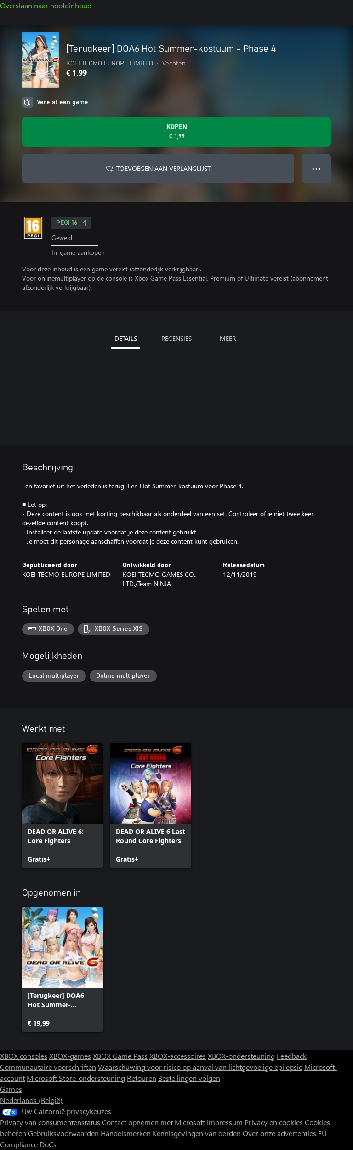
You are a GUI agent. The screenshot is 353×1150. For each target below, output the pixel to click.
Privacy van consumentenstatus (50, 1122)
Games (11, 1089)
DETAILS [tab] (125, 338)
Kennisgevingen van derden (197, 1133)
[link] (62, 805)
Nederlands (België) (31, 1100)
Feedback (292, 1056)
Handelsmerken (126, 1133)
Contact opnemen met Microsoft (153, 1122)
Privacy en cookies (274, 1122)
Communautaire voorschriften (48, 1067)
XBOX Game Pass (120, 1056)
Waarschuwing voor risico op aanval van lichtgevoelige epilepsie (200, 1067)
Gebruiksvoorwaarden (63, 1133)
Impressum (225, 1122)
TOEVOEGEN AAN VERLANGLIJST (163, 168)
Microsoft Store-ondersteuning (76, 1078)
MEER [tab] (228, 338)
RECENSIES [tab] (176, 338)
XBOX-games (70, 1056)
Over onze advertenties (279, 1133)
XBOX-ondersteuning (241, 1056)
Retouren (141, 1078)
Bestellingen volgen (189, 1078)
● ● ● (316, 168)
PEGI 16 (66, 223)
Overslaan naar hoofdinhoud (45, 5)
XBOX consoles (23, 1056)
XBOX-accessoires (177, 1056)
